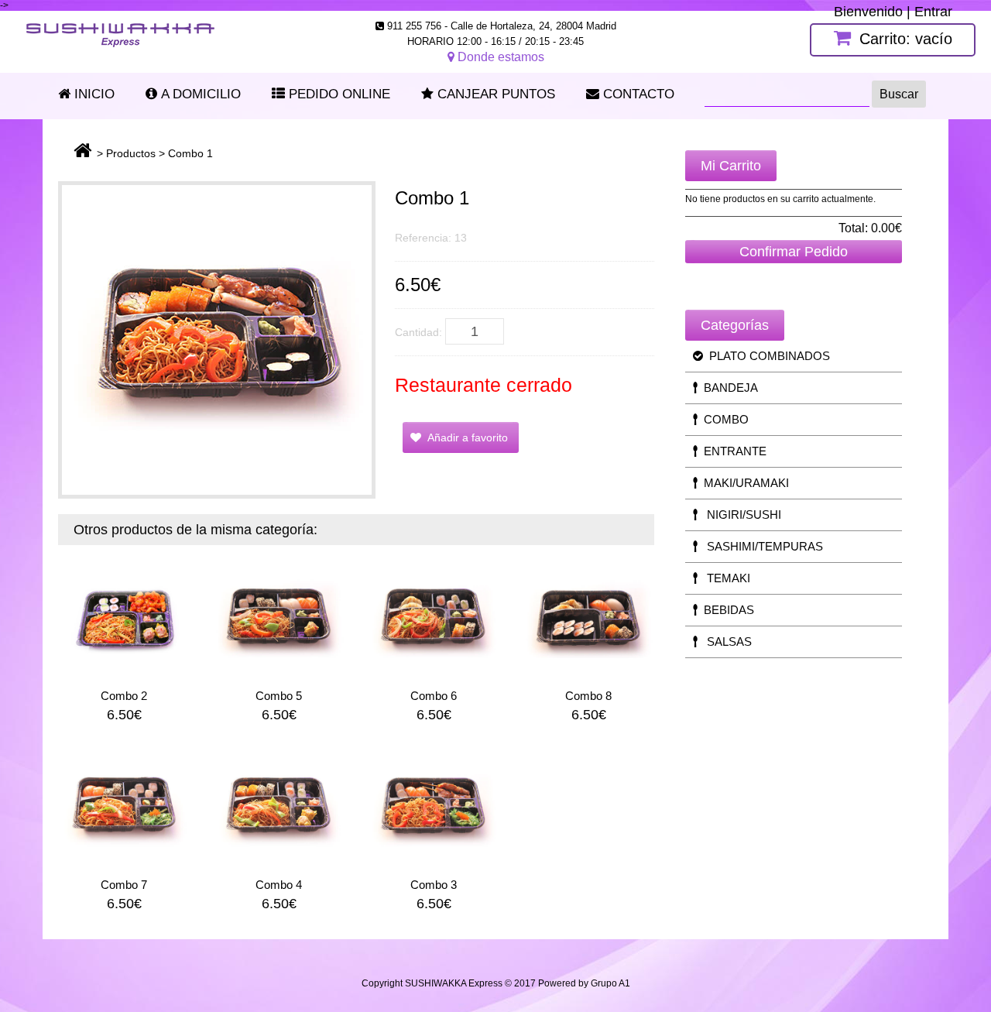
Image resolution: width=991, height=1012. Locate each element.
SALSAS (725, 641)
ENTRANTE (732, 451)
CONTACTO (636, 94)
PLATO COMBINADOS (766, 355)
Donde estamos (499, 56)
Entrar (933, 11)
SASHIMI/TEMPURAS (760, 546)
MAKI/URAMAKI (743, 482)
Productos (131, 153)
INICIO (92, 94)
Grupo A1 (610, 983)
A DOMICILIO (199, 94)
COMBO (723, 419)
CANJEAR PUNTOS (494, 94)
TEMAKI (724, 578)
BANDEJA (728, 387)
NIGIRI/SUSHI (739, 514)
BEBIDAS (726, 609)
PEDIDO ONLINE (337, 94)
